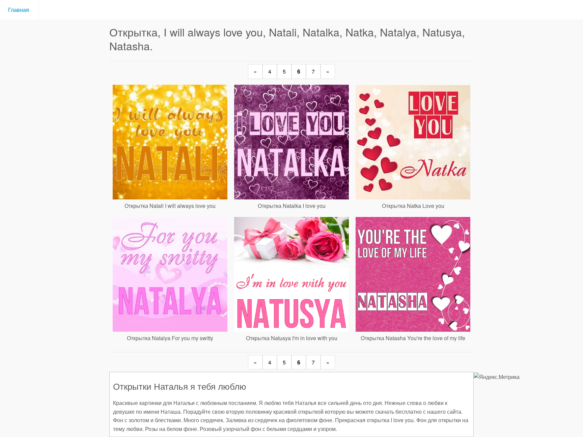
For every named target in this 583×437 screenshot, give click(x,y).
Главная (19, 9)
